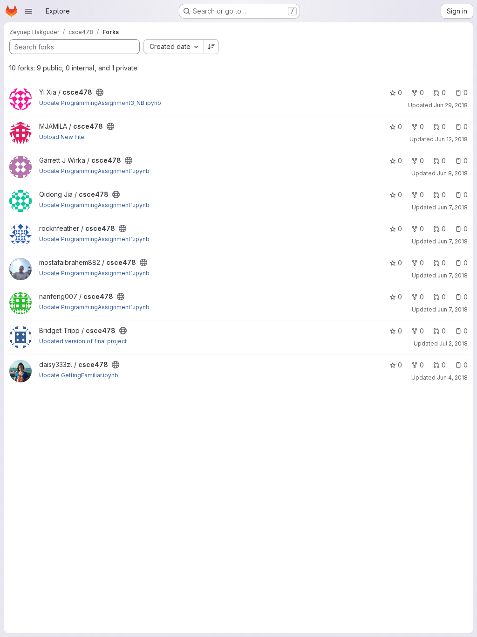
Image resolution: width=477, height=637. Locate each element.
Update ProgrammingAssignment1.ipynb (94, 170)
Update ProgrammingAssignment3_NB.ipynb (100, 102)
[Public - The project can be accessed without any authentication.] (99, 92)
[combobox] (173, 46)
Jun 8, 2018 (452, 173)
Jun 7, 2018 (452, 207)
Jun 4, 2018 (452, 377)
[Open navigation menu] (28, 11)
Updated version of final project (83, 341)
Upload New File (61, 136)
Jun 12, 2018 (451, 139)
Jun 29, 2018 (451, 105)
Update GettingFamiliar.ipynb (78, 375)
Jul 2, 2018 (453, 343)
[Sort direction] (211, 46)
